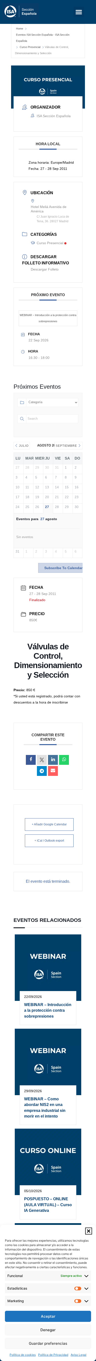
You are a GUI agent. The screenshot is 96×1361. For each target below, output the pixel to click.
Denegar (48, 1330)
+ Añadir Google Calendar (49, 824)
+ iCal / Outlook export (49, 840)
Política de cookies (23, 1355)
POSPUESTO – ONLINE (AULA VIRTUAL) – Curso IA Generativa (48, 1205)
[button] (88, 1231)
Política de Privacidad (53, 1355)
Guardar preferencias (48, 1343)
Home (19, 28)
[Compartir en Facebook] (31, 760)
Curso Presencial (30, 47)
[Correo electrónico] (53, 771)
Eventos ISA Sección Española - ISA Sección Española (42, 37)
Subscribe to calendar (63, 568)
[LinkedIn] (53, 760)
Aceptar (48, 1316)
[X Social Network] (42, 760)
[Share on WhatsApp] (64, 760)
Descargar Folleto (45, 269)
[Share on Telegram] (42, 771)
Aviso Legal (78, 1355)
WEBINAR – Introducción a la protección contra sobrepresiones (48, 318)
